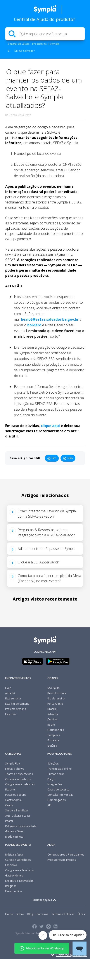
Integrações (54, 784)
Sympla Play (12, 763)
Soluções (53, 763)
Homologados (56, 800)
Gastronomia (13, 800)
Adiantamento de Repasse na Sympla (46, 548)
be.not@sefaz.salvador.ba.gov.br (50, 319)
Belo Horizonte (56, 693)
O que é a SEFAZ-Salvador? (39, 562)
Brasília (52, 709)
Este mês (10, 714)
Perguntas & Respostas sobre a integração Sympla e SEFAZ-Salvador (46, 532)
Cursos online (55, 774)
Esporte (10, 789)
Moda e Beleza (14, 836)
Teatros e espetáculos (19, 774)
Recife (51, 725)
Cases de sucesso (58, 789)
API (49, 805)
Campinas (53, 735)
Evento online (13, 891)
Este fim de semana (17, 704)
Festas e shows (14, 769)
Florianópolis (55, 730)
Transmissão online (59, 769)
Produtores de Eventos (61, 860)
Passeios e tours (15, 795)
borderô (34, 325)
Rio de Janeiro (56, 698)
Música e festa (14, 854)
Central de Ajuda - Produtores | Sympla (33, 43)
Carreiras (42, 914)
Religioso (11, 886)
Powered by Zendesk (71, 955)
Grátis (9, 805)
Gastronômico (14, 875)
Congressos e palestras (20, 784)
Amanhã (10, 693)
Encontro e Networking (19, 881)
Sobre (20, 914)
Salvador (52, 714)
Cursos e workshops (18, 779)
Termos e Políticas (63, 914)
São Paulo (53, 688)
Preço (51, 779)
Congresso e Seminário (19, 870)
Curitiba (52, 719)
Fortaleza (53, 740)
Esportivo (11, 865)
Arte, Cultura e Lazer (17, 816)
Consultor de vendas (60, 795)
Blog (30, 914)
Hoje (8, 688)
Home (9, 914)
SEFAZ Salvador (24, 50)
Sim (54, 458)
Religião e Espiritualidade (20, 826)
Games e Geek (14, 831)
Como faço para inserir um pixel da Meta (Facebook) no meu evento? (49, 578)
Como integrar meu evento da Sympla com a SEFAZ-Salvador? (47, 514)
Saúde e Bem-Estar (16, 810)
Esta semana (13, 698)
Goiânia (52, 745)
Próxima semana (15, 709)
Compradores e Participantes (65, 854)
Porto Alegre (55, 704)
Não (70, 458)
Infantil (9, 821)
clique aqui (50, 425)
